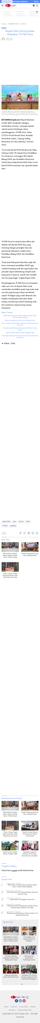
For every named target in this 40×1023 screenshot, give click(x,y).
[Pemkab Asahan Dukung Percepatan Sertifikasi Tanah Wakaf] (29, 826)
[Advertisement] (20, 63)
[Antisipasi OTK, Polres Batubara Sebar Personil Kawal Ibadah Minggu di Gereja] (29, 969)
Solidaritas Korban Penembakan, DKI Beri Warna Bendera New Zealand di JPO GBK (22, 907)
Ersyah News (9, 38)
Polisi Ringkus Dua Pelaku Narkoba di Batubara (29, 939)
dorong (21, 522)
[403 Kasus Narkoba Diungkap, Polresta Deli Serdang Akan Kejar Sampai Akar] (11, 950)
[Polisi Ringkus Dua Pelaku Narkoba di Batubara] (29, 931)
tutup (22, 984)
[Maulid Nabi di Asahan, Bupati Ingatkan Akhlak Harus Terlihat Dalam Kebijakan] (10, 547)
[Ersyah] (10, 5)
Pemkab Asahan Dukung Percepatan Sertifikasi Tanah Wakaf (20, 329)
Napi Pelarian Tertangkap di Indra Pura (22, 900)
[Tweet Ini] (24, 532)
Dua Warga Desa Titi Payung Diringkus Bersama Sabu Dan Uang (22, 893)
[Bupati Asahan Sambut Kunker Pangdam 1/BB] (10, 845)
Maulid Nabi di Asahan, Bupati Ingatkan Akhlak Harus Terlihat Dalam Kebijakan (20, 317)
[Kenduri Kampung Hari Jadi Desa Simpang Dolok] (29, 547)
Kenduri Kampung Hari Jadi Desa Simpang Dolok (20, 320)
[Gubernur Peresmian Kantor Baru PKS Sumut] (11, 969)
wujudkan (13, 526)
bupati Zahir (6, 522)
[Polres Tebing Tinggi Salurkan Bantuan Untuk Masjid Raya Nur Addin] (10, 567)
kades (28, 522)
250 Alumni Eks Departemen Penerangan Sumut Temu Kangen (29, 958)
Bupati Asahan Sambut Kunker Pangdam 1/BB (20, 333)
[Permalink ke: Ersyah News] (3, 39)
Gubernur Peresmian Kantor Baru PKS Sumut (11, 976)
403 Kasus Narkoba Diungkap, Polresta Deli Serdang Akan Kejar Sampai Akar (10, 958)
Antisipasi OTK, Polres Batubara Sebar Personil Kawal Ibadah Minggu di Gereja (29, 977)
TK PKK (5, 526)
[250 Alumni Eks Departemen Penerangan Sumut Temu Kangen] (29, 950)
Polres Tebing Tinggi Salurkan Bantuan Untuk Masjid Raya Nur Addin (20, 324)
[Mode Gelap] (34, 5)
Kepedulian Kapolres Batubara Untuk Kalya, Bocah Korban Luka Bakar (20, 337)
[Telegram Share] (32, 532)
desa (14, 522)
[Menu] (3, 5)
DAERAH (4, 28)
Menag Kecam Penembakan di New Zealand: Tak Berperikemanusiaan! (22, 914)
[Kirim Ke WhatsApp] (36, 532)
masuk (14, 870)
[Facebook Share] (20, 532)
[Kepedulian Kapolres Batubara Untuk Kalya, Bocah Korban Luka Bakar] (29, 845)
